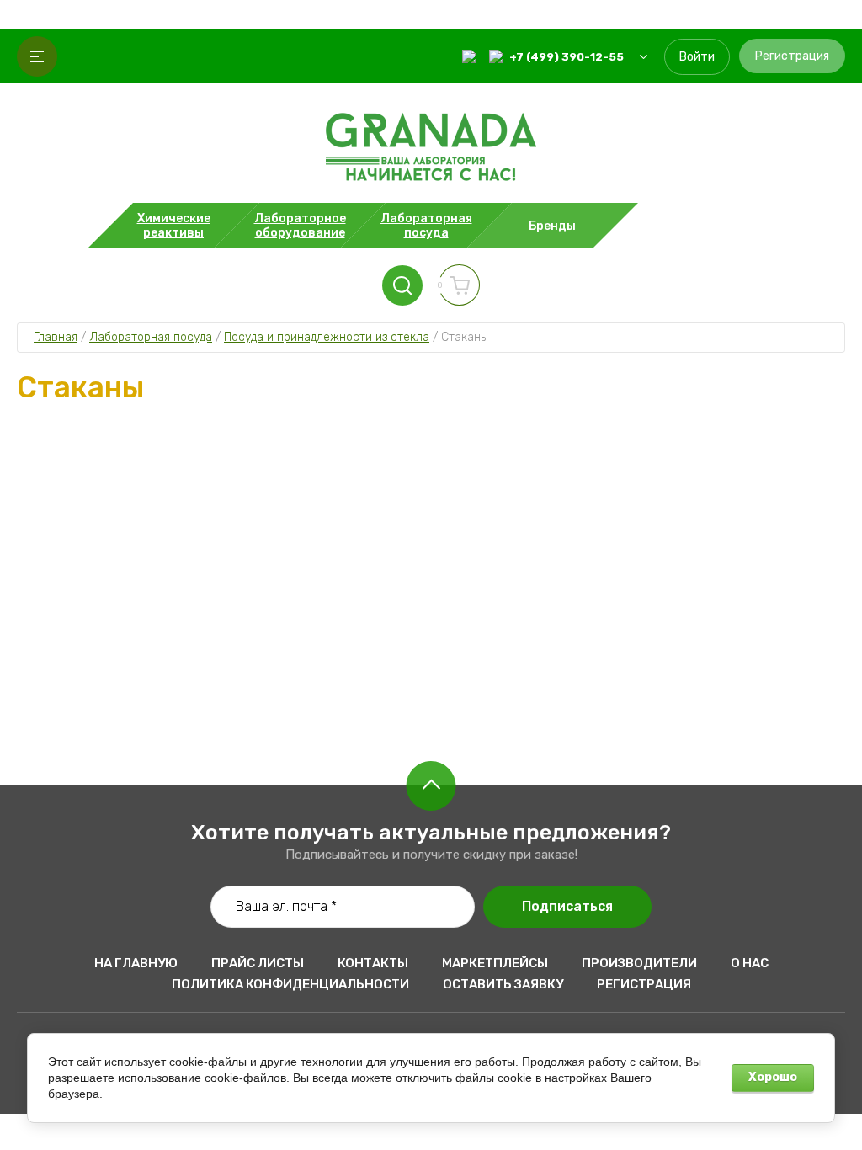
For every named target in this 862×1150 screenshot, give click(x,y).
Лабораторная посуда (431, 285)
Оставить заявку (503, 984)
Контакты (373, 963)
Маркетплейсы (495, 963)
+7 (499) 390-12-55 (566, 57)
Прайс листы (257, 963)
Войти (697, 57)
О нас (750, 963)
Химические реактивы (431, 214)
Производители (639, 963)
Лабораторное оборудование (431, 249)
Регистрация (792, 56)
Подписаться (567, 906)
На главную (136, 963)
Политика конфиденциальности (290, 984)
